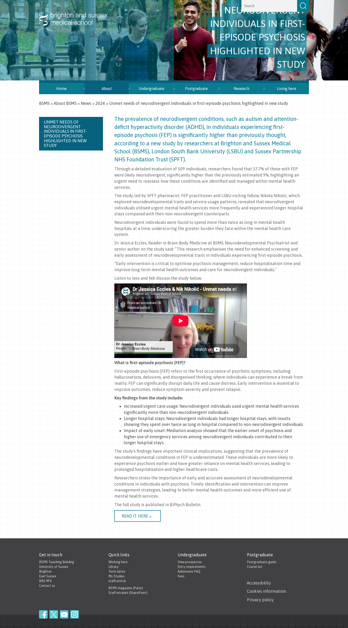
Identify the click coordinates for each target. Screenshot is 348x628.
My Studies (116, 576)
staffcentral (117, 581)
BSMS (44, 103)
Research (241, 88)
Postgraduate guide (261, 562)
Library (113, 567)
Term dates (116, 571)
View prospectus (190, 562)
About (107, 88)
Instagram (74, 614)
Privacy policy (260, 599)
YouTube (64, 614)
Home (61, 88)
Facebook (43, 614)
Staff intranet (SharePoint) (127, 593)
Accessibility (259, 582)
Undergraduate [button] (151, 88)
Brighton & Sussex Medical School (78, 13)
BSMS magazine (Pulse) (125, 588)
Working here (118, 562)
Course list (254, 567)
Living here (286, 88)
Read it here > (137, 515)
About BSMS (65, 103)
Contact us (47, 586)
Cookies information (266, 591)
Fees (181, 576)
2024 (100, 103)
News (86, 103)
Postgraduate (196, 88)
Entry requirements (191, 567)
